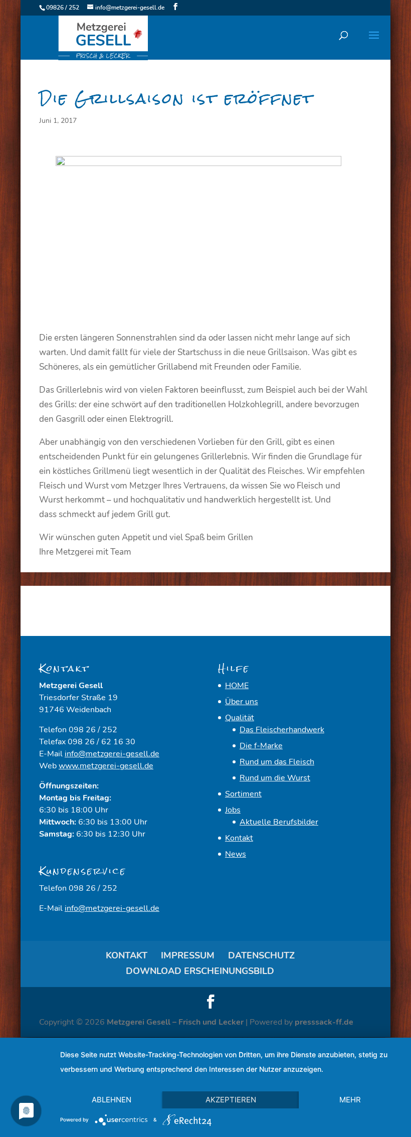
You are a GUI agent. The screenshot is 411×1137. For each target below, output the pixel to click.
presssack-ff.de (324, 1022)
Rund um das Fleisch (277, 761)
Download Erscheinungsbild (200, 971)
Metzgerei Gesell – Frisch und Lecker (175, 1022)
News (235, 854)
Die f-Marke (261, 745)
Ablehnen (111, 1099)
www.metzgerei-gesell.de (106, 765)
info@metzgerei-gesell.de (112, 753)
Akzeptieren (231, 1099)
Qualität (239, 717)
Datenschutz (261, 955)
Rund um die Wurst (275, 777)
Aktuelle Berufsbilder (279, 822)
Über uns (241, 701)
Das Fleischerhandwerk (282, 729)
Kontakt (239, 838)
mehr (350, 1099)
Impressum (188, 955)
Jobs (233, 810)
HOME (237, 685)
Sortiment (243, 793)
